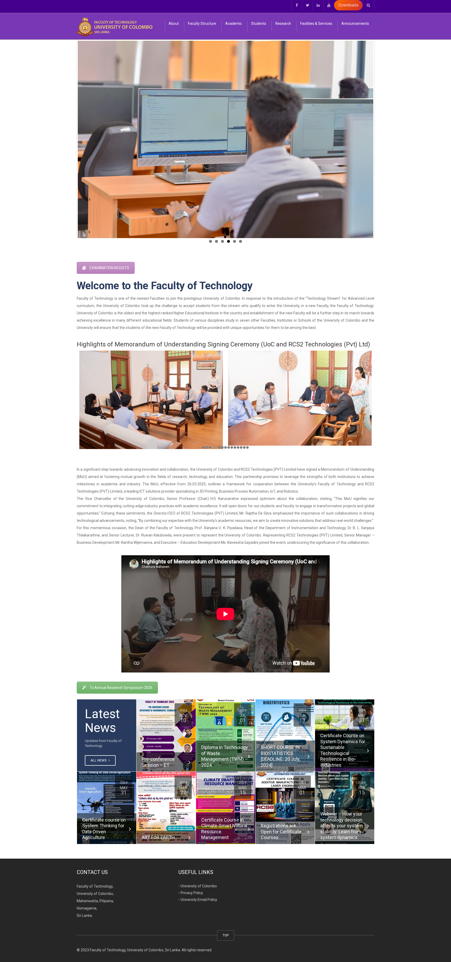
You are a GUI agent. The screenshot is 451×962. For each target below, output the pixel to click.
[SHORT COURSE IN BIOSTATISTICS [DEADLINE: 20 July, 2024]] (285, 735)
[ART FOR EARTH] (166, 808)
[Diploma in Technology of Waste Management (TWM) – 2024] (225, 735)
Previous (70, 138)
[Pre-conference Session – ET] (166, 735)
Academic (233, 23)
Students (258, 23)
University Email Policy (199, 900)
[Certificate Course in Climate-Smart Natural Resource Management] (225, 808)
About (174, 23)
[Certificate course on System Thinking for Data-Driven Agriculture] (106, 808)
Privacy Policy (192, 893)
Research (283, 23)
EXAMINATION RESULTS (109, 268)
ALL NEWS (99, 760)
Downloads (348, 5)
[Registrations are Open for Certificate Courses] (285, 808)
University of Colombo (199, 886)
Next (381, 138)
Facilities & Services (316, 23)
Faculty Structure (202, 23)
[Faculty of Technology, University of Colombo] (114, 26)
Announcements (355, 23)
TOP (226, 935)
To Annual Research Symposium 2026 (121, 688)
